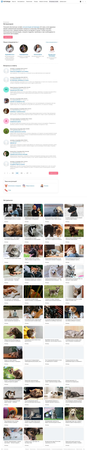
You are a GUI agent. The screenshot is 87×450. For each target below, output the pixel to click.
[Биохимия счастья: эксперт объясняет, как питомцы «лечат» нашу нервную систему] (53, 335)
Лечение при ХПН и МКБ (16, 90)
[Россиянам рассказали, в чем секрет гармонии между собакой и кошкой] (53, 376)
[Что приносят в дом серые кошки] (12, 254)
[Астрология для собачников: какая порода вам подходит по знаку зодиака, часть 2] (12, 315)
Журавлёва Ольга (9, 54)
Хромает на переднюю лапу (17, 101)
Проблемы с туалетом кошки (17, 111)
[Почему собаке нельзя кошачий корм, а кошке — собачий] (12, 396)
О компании (6, 449)
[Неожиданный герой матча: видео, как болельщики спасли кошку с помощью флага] (53, 416)
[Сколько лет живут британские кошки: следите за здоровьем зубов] (33, 416)
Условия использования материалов (43, 449)
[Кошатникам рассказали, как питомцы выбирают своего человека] (74, 254)
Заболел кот (13, 143)
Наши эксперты (33, 449)
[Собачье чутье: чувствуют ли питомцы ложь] (33, 437)
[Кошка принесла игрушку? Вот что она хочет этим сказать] (74, 274)
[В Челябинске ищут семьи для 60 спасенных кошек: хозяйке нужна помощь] (33, 315)
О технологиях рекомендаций (56, 449)
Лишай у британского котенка (18, 131)
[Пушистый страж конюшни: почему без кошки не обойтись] (33, 376)
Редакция (27, 449)
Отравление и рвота (15, 121)
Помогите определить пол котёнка (19, 71)
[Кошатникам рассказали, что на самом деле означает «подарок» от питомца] (53, 254)
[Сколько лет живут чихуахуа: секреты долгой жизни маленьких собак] (53, 294)
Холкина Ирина (38, 54)
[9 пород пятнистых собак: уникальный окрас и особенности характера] (74, 355)
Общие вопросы (30, 185)
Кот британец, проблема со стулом (19, 80)
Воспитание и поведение (14, 185)
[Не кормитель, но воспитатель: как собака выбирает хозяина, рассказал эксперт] (74, 315)
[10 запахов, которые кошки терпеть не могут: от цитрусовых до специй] (33, 294)
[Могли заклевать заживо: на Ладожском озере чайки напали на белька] (53, 213)
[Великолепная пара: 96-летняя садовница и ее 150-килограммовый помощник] (53, 437)
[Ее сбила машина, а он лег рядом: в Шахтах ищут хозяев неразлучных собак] (74, 213)
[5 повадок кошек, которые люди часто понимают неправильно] (74, 335)
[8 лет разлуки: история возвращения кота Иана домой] (33, 233)
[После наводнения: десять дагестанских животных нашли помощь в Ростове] (33, 396)
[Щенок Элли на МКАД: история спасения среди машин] (74, 233)
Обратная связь (79, 449)
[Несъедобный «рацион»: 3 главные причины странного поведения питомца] (53, 396)
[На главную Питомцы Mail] (6, 1)
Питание (46, 185)
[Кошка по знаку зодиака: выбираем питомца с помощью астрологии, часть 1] (12, 355)
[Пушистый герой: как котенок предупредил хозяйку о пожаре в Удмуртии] (74, 437)
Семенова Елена (23, 54)
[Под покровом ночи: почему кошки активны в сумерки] (12, 416)
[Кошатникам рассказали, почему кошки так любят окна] (74, 294)
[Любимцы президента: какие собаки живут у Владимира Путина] (33, 213)
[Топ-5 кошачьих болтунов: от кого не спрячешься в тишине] (53, 355)
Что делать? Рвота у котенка (17, 164)
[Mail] (2, 1)
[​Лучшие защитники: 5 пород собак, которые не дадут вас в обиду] (33, 254)
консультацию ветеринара (31, 27)
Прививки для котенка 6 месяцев (18, 154)
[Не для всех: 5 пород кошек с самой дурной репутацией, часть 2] (33, 355)
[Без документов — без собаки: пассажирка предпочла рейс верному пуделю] (12, 233)
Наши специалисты (10, 42)
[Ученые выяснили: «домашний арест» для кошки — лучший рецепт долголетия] (12, 274)
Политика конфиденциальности (69, 449)
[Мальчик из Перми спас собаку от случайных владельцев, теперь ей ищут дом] (33, 274)
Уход (9, 190)
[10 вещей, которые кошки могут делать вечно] (33, 335)
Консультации (6, 22)
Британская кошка (16, 69)
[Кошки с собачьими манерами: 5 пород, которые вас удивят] (12, 376)
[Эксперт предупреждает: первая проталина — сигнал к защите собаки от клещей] (12, 437)
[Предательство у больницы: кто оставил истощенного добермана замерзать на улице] (12, 335)
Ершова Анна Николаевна (51, 55)
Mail (2, 449)
